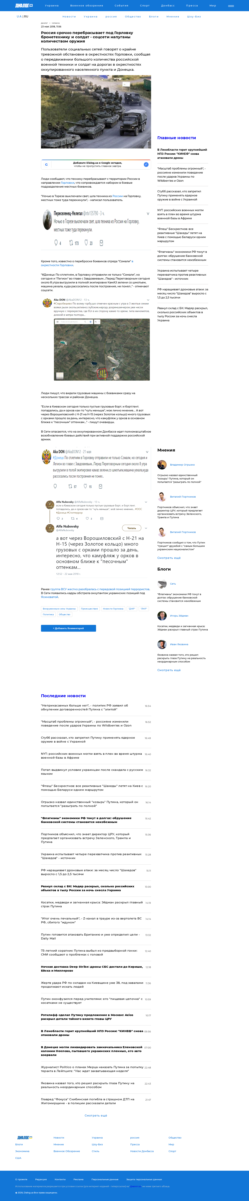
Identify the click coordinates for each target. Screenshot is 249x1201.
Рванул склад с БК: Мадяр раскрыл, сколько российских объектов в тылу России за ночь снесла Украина (182, 314)
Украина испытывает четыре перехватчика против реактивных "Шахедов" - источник (181, 274)
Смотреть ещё (96, 1115)
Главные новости (176, 137)
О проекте (21, 1179)
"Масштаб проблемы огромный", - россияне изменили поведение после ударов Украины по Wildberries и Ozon (181, 174)
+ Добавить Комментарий (68, 628)
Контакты (60, 1179)
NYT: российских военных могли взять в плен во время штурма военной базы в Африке (180, 214)
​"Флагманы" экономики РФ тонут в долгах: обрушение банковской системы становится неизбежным (182, 256)
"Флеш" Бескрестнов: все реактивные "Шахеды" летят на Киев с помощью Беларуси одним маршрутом (181, 235)
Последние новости (63, 695)
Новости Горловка (113, 608)
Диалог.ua (135, 1186)
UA (19, 16)
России (117, 196)
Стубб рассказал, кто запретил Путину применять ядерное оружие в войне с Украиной (179, 195)
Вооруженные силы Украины (59, 608)
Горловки (67, 182)
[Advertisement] (96, 659)
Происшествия (89, 608)
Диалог (44, 23)
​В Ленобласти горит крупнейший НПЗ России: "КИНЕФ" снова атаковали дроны (182, 153)
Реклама (79, 1179)
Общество (64, 614)
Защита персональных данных (144, 1179)
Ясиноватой (49, 597)
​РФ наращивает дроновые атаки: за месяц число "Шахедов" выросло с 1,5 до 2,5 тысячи (182, 293)
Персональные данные (104, 1179)
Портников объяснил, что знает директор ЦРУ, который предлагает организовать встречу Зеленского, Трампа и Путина (86, 838)
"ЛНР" (144, 608)
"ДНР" (132, 608)
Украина (56, 23)
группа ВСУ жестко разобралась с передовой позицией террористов (99, 589)
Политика (48, 614)
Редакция (41, 1179)
